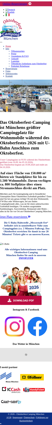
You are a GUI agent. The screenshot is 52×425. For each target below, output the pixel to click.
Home (8, 46)
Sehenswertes (11, 73)
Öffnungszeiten (18, 51)
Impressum (17, 417)
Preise (13, 53)
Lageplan (15, 61)
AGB (8, 417)
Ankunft (14, 58)
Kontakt (9, 76)
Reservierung (11, 68)
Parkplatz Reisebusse (20, 66)
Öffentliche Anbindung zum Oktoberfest (28, 63)
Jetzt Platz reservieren (14, 216)
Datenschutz (29, 417)
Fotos (8, 71)
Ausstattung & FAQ (20, 56)
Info (7, 48)
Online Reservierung (15, 3)
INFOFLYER (26, 258)
